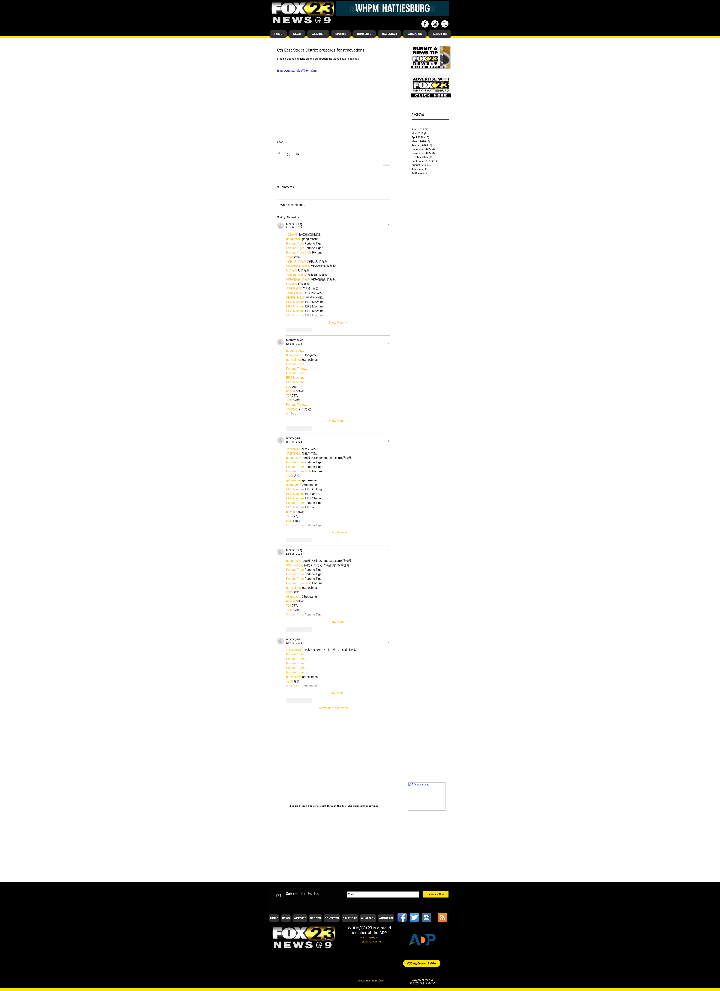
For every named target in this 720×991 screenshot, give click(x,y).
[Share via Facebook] (279, 154)
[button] (297, 34)
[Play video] (333, 100)
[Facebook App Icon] (402, 433)
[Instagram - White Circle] (435, 24)
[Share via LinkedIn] (297, 154)
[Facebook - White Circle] (425, 24)
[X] (444, 24)
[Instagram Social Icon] (426, 433)
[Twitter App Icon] (414, 433)
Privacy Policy (363, 496)
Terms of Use (377, 496)
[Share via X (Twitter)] (288, 154)
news (280, 141)
